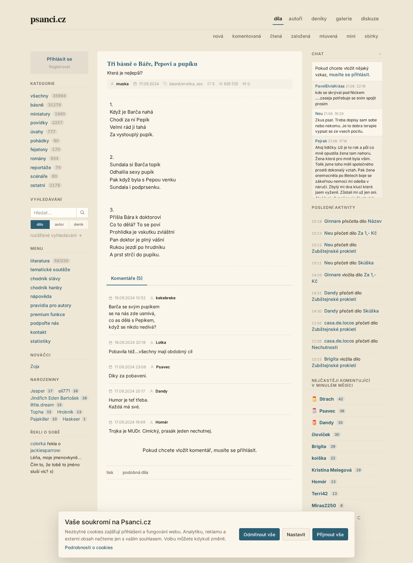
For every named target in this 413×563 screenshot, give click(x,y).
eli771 (64, 391)
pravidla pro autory (50, 305)
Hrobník (65, 412)
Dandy (161, 391)
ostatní (45, 185)
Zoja (34, 366)
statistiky (40, 341)
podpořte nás (44, 323)
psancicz (47, 18)
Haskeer (71, 419)
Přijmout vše (330, 534)
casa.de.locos (339, 322)
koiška (319, 458)
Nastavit (296, 534)
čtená (276, 36)
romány (44, 158)
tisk (109, 472)
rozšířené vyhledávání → (56, 235)
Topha (37, 412)
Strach (326, 399)
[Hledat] (82, 213)
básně (45, 104)
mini (351, 36)
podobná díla (135, 472)
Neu (319, 113)
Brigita (331, 359)
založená (300, 36)
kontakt (38, 332)
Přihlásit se (59, 59)
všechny (48, 95)
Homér (162, 422)
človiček (321, 434)
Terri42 (320, 493)
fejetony (45, 149)
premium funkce (47, 314)
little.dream (42, 404)
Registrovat (59, 66)
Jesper (37, 391)
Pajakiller (39, 419)
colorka (38, 443)
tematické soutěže (50, 269)
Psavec (163, 367)
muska (122, 83)
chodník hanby (46, 287)
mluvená (328, 36)
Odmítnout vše (259, 534)
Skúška (366, 262)
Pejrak (321, 140)
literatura (49, 260)
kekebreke (166, 298)
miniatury (47, 114)
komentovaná (246, 36)
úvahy (42, 131)
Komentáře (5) (127, 278)
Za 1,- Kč (367, 233)
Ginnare (332, 221)
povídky (46, 122)
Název (375, 221)
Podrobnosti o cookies (89, 547)
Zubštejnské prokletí (334, 251)
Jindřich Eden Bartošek (54, 398)
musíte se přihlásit (349, 74)
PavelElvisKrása (330, 86)
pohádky (44, 140)
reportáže (45, 167)
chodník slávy (45, 278)
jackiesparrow (45, 450)
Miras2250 (324, 505)
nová (218, 36)
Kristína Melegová (332, 470)
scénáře (43, 176)
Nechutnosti (325, 347)
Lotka (161, 342)
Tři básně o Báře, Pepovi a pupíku (152, 63)
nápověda (41, 296)
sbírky (371, 36)
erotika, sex (192, 83)
